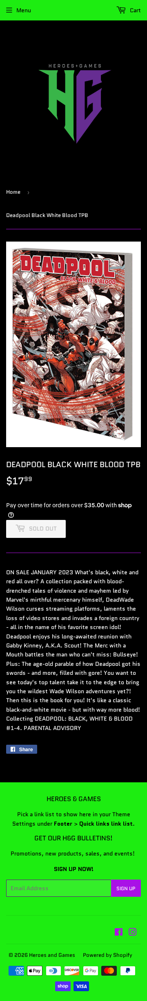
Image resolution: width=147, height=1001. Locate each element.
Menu (23, 10)
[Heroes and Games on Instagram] (133, 933)
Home (13, 192)
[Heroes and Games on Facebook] (118, 933)
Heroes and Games (52, 955)
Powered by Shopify (107, 955)
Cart (134, 10)
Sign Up (126, 888)
